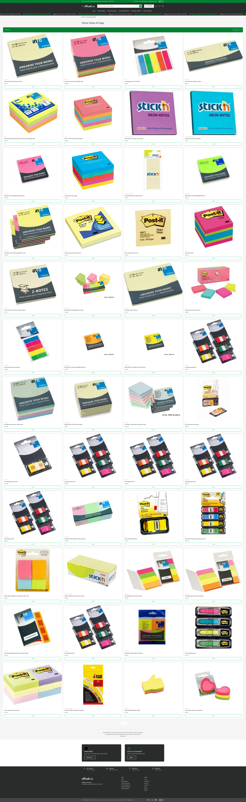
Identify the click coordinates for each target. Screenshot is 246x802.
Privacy (145, 790)
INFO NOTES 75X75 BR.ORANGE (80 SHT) (75, 367)
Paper (94, 10)
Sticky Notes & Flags (91, 17)
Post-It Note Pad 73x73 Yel (131, 253)
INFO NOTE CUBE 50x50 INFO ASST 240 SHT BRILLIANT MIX (19, 138)
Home (84, 17)
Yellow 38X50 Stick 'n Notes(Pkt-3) (134, 195)
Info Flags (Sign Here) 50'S (11, 481)
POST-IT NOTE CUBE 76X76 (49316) (74, 138)
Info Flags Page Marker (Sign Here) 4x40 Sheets (16, 653)
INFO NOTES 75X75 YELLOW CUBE (73, 424)
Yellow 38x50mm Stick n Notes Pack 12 (74, 596)
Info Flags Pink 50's (69, 653)
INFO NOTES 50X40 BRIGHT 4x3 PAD (74, 310)
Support (146, 788)
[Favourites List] (159, 6)
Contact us (44, 14)
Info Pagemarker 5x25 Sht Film (132, 81)
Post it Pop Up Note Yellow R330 (73, 253)
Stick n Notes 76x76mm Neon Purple (134, 138)
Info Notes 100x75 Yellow (131, 310)
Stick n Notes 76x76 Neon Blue (193, 138)
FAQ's (145, 786)
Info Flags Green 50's (70, 481)
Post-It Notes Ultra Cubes (71, 195)
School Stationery (147, 10)
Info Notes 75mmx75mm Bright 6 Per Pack (14, 253)
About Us (146, 783)
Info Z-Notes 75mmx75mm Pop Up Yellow (14, 310)
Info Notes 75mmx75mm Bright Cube (74, 81)
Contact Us (89, 757)
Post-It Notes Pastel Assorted (11, 710)
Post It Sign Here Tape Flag (191, 424)
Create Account (144, 1)
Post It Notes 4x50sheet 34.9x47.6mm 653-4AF (16, 596)
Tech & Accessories (112, 10)
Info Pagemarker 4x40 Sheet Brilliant (194, 596)
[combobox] (124, 6)
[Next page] (125, 723)
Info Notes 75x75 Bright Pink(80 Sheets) (14, 195)
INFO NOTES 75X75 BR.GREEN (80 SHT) (195, 195)
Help (137, 1)
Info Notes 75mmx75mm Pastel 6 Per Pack (135, 424)
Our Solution (147, 781)
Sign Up (131, 757)
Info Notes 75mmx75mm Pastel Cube (13, 424)
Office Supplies (101, 10)
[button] (82, 6)
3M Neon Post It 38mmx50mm (192, 310)
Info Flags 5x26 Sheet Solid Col (12, 367)
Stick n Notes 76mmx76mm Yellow (13, 81)
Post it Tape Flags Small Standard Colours (195, 538)
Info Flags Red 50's (129, 481)
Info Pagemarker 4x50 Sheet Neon (133, 596)
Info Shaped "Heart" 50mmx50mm (193, 710)
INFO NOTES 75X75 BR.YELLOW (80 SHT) (135, 367)
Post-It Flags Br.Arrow (190, 653)
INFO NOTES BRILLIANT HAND (132, 710)
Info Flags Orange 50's (190, 367)
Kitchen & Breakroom (124, 10)
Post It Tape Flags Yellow (131, 538)
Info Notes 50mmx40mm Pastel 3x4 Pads (75, 538)
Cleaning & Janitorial (136, 10)
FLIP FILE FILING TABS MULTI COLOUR (74, 710)
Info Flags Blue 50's (9, 538)
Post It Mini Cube (189, 253)
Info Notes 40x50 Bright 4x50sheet (134, 653)
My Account (154, 1)
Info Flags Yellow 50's (190, 481)
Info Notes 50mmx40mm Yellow (193, 81)
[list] (123, 769)
